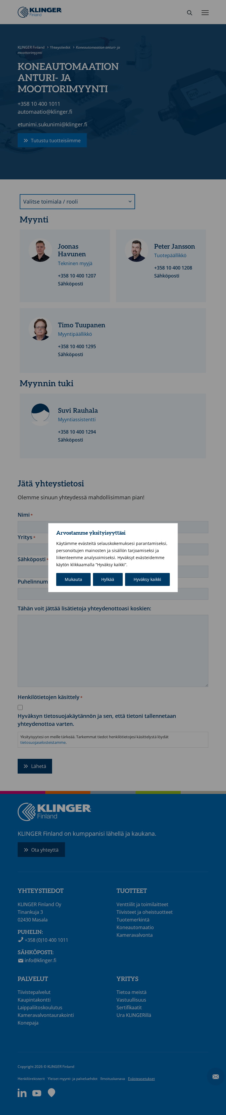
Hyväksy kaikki (147, 579)
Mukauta (73, 579)
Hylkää (107, 579)
